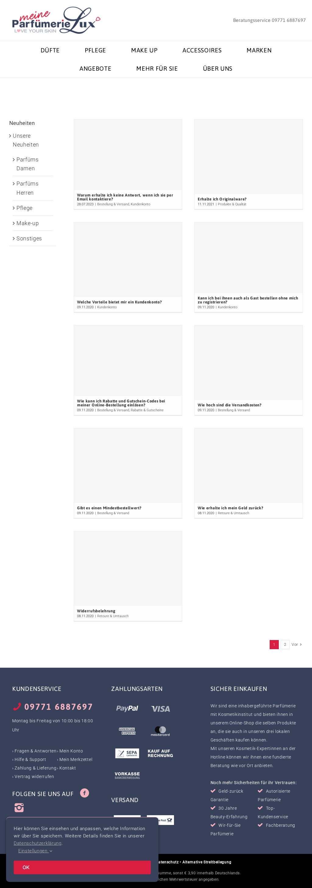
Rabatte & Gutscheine (147, 410)
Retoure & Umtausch (233, 513)
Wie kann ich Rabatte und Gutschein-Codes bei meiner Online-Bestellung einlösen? (121, 403)
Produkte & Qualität (232, 204)
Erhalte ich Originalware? (222, 199)
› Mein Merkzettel (75, 759)
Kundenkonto (140, 204)
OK (26, 867)
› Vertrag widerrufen (33, 776)
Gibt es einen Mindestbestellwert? (109, 508)
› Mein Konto (70, 750)
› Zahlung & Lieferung (34, 768)
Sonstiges (29, 238)
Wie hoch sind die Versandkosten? (230, 405)
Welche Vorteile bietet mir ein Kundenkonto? (119, 302)
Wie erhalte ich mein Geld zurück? (230, 508)
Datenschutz (167, 862)
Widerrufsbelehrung (96, 611)
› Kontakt (66, 768)
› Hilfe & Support (29, 759)
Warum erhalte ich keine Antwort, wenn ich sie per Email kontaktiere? (125, 197)
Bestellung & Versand (113, 204)
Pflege (24, 208)
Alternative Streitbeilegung (207, 862)
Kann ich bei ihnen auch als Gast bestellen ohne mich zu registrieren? (248, 300)
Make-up (27, 223)
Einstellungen (33, 851)
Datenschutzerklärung (38, 843)
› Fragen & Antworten (34, 750)
